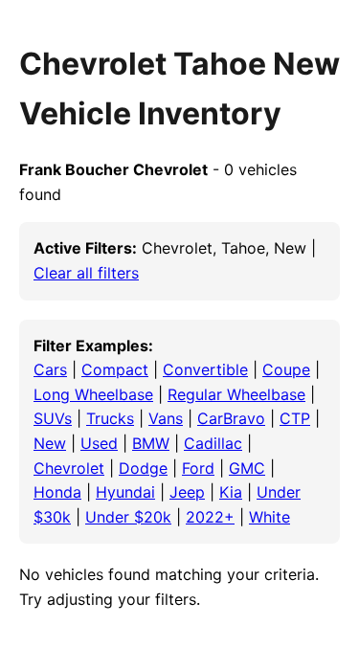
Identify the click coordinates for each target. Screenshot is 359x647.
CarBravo (231, 418)
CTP (295, 418)
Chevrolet (69, 468)
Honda (57, 492)
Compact (114, 369)
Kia (230, 492)
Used (99, 443)
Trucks (110, 418)
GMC (247, 468)
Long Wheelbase (93, 394)
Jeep (187, 492)
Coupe (286, 369)
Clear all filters (86, 272)
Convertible (205, 369)
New (50, 443)
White (269, 516)
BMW (150, 443)
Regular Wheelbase (236, 394)
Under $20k (128, 516)
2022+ (210, 516)
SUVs (53, 418)
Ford (198, 468)
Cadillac (213, 443)
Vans (165, 418)
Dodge (143, 468)
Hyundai (125, 492)
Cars (50, 369)
